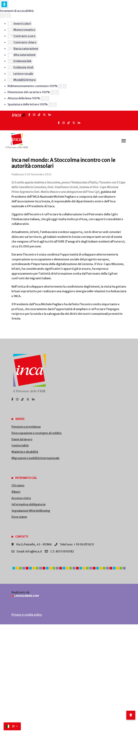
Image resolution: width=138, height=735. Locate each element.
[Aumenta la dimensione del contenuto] (65, 86)
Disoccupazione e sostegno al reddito (37, 433)
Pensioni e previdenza (26, 426)
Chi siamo (18, 485)
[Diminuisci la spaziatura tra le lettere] (50, 104)
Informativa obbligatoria (28, 504)
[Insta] (63, 123)
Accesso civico (21, 498)
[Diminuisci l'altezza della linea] (43, 98)
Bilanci (16, 492)
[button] (123, 141)
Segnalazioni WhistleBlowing (31, 510)
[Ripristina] (2, 15)
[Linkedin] (79, 123)
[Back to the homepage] (17, 141)
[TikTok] (39, 114)
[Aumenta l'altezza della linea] (47, 98)
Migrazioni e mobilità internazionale (35, 458)
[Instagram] (34, 114)
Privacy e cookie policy (27, 614)
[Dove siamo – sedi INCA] (130, 715)
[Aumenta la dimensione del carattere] (57, 92)
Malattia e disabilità (25, 452)
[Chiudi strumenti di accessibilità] (8, 15)
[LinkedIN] (49, 114)
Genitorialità (20, 445)
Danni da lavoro (22, 439)
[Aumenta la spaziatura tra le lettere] (55, 104)
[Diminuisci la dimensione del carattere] (53, 92)
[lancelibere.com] (69, 596)
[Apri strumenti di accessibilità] (4, 4)
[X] (44, 114)
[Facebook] (29, 114)
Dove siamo (19, 517)
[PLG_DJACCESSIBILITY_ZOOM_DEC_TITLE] (60, 86)
